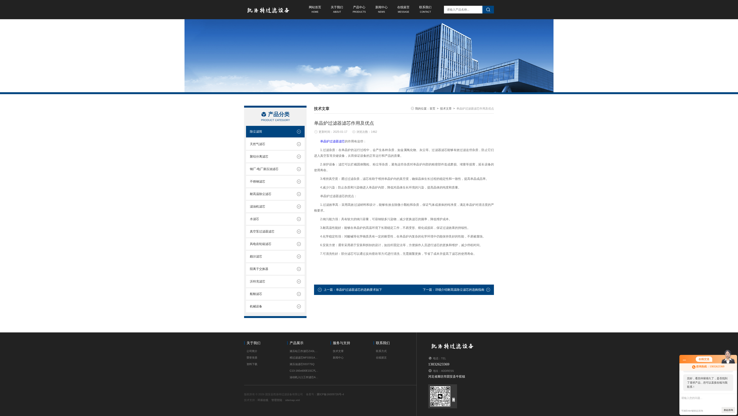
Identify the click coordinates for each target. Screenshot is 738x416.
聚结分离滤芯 (259, 156)
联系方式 (381, 351)
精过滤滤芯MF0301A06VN (304, 357)
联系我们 (425, 9)
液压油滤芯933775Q (302, 364)
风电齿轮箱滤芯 (260, 244)
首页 (432, 108)
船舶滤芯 (256, 294)
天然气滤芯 (257, 144)
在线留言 (403, 9)
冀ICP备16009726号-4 (330, 394)
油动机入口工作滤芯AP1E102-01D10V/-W (304, 377)
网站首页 (315, 9)
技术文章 (446, 108)
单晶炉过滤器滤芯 (332, 141)
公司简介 (252, 351)
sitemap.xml (292, 400)
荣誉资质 (252, 357)
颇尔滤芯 (256, 256)
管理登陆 (276, 400)
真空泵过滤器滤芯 (262, 231)
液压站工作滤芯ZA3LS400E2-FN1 (304, 351)
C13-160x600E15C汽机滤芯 (304, 370)
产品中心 (359, 9)
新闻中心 (381, 9)
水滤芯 (254, 219)
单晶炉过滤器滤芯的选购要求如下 (359, 289)
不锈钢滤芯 (257, 181)
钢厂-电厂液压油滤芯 (264, 169)
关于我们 (337, 9)
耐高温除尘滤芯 (260, 194)
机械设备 (256, 306)
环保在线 (263, 400)
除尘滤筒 (256, 131)
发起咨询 (728, 410)
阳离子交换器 (259, 269)
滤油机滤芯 (257, 206)
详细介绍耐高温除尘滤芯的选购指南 (459, 289)
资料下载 (252, 364)
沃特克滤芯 (257, 281)
